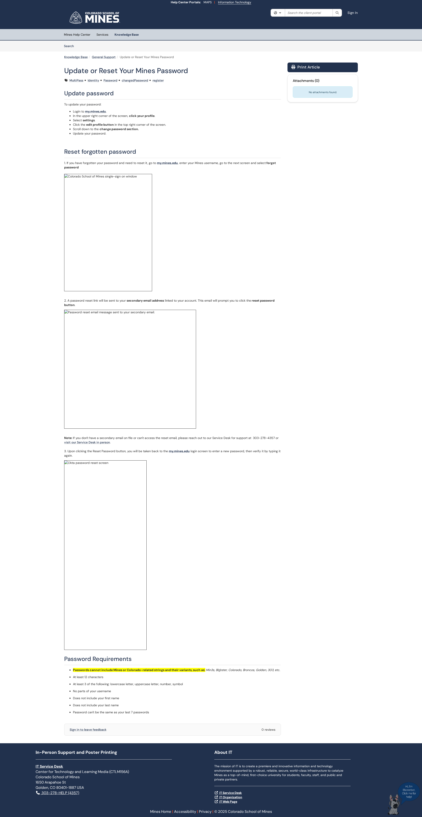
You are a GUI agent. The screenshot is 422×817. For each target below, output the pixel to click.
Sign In (352, 13)
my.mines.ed (94, 111)
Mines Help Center (77, 35)
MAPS (208, 2)
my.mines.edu (167, 163)
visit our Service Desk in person (87, 442)
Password (110, 80)
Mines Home (160, 811)
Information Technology (234, 2)
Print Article (308, 67)
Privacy (205, 811)
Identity (93, 80)
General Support (104, 57)
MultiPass (76, 80)
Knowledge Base (127, 35)
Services (102, 35)
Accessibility (185, 811)
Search (70, 46)
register (158, 80)
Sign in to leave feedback (88, 730)
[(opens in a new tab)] (95, 17)
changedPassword (135, 80)
